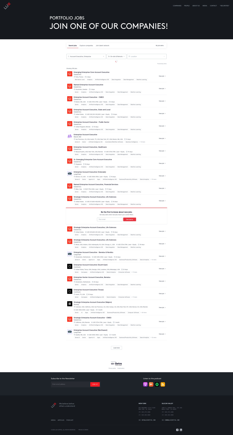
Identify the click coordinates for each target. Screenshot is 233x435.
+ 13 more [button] (142, 142)
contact (213, 6)
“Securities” (224, 6)
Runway (76, 304)
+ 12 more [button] (153, 179)
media (205, 6)
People (186, 6)
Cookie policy (120, 368)
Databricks (77, 74)
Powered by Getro (162, 63)
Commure (77, 267)
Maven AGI (77, 137)
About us (196, 6)
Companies (177, 6)
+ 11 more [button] (134, 272)
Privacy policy (112, 368)
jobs (73, 45)
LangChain (77, 174)
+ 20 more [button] (144, 312)
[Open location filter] (164, 56)
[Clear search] (104, 56)
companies (86, 45)
